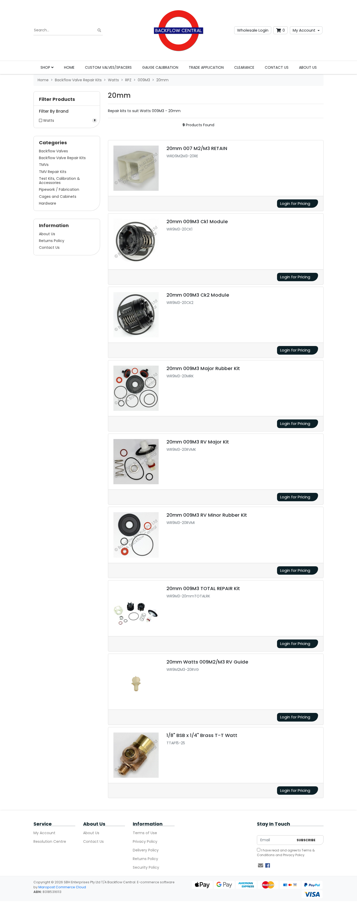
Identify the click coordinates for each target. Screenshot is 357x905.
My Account (304, 30)
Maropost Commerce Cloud (62, 887)
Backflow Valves (53, 151)
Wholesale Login (252, 30)
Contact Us (277, 67)
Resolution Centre (49, 841)
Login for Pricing (295, 203)
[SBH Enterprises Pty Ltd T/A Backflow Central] (178, 30)
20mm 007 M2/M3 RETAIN (196, 148)
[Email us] (260, 865)
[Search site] (99, 30)
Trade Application (206, 67)
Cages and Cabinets (57, 196)
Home (69, 67)
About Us (308, 67)
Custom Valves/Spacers (108, 67)
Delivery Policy (146, 850)
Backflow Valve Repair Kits (62, 157)
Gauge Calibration (160, 67)
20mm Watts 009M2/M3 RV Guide (207, 662)
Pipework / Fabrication (59, 189)
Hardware (47, 203)
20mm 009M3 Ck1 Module (197, 221)
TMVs (44, 164)
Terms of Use (145, 832)
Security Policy (146, 867)
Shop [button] (46, 67)
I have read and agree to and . (286, 852)
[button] (67, 100)
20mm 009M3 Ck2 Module (197, 295)
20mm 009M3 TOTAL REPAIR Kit (203, 588)
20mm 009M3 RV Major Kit (197, 442)
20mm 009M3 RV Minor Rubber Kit (206, 515)
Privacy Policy (145, 841)
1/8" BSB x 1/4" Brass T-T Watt (201, 735)
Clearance (244, 67)
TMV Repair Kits (52, 171)
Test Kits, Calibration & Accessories (59, 180)
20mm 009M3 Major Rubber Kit (203, 368)
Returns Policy (51, 240)
